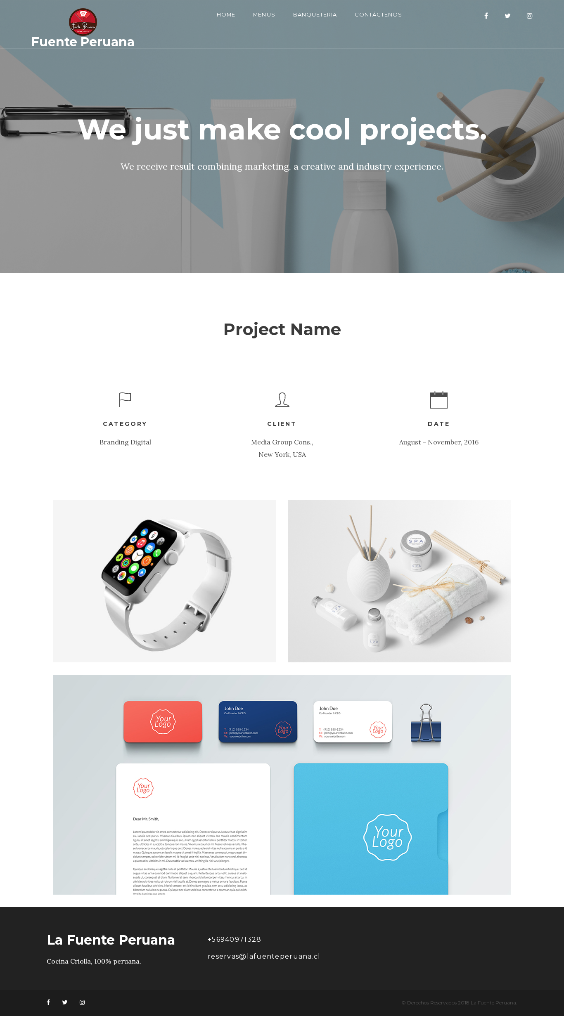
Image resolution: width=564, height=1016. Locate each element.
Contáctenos (378, 14)
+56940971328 (234, 939)
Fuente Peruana (83, 41)
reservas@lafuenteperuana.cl (264, 956)
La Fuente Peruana (111, 940)
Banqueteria (315, 14)
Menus (264, 14)
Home (226, 14)
